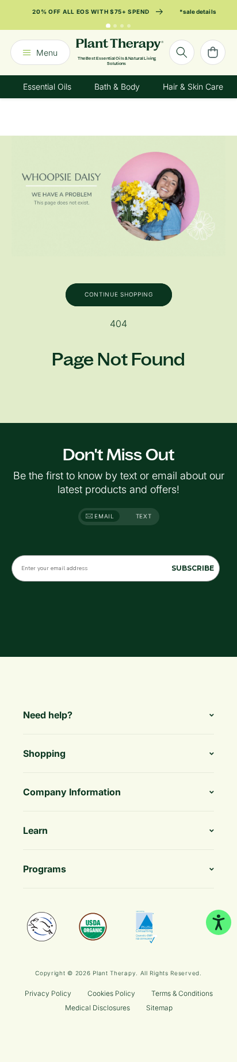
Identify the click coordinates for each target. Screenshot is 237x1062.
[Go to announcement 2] (115, 26)
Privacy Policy (48, 993)
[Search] (181, 52)
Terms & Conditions (182, 993)
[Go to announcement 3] (122, 26)
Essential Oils (47, 86)
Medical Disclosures (97, 1007)
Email (103, 516)
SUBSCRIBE (192, 568)
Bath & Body (117, 86)
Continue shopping (119, 294)
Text (144, 516)
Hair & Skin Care (193, 86)
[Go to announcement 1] (108, 26)
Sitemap (159, 1007)
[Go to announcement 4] (129, 26)
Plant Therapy (114, 972)
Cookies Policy (111, 993)
